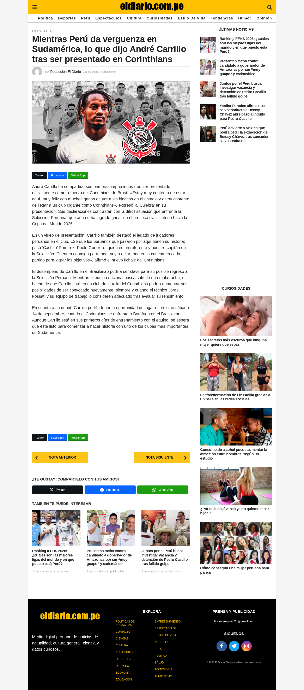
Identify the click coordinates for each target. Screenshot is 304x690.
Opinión (264, 18)
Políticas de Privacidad (125, 623)
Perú (85, 18)
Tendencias (222, 18)
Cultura (134, 18)
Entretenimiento (168, 621)
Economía (123, 672)
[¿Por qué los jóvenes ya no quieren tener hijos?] (236, 486)
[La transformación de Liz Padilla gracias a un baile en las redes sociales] (236, 372)
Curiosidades (160, 18)
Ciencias (122, 638)
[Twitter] (234, 646)
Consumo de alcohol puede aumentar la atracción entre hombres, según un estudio (233, 454)
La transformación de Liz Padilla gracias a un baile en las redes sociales (235, 397)
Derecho (122, 665)
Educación (124, 679)
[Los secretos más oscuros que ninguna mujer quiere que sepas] (236, 316)
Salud (159, 662)
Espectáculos (108, 18)
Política (45, 18)
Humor (244, 18)
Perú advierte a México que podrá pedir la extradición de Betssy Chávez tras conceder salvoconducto (244, 134)
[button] (34, 7)
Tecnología (163, 669)
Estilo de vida (192, 18)
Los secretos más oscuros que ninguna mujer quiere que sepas (233, 342)
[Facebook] (222, 646)
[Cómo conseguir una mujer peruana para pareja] (236, 543)
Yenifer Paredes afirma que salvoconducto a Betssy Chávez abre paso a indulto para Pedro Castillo (242, 112)
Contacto (123, 631)
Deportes (67, 18)
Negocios (162, 642)
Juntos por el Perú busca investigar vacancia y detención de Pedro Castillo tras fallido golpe (164, 557)
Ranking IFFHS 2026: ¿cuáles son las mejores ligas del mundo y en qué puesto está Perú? (53, 557)
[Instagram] (246, 646)
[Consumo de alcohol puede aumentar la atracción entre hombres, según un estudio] (236, 427)
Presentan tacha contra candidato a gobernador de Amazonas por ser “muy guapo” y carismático (109, 557)
